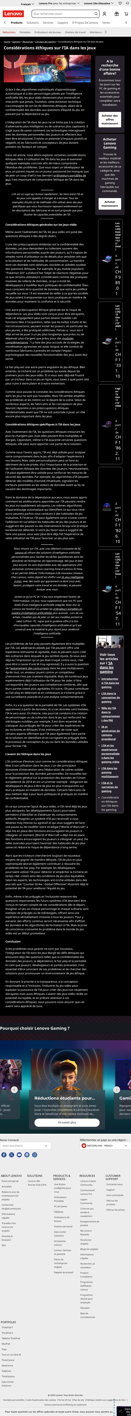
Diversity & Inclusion (7, 1238)
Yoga (4, 1349)
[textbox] (106, 1145)
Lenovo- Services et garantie (62, 1252)
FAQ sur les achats (115, 1209)
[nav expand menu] (5, 23)
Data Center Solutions (60, 1233)
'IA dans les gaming (107, 667)
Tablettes (58, 1211)
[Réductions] (17, 32)
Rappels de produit (63, 1272)
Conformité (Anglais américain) (11, 1206)
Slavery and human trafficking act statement (65, 1404)
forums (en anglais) (85, 1241)
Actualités (7, 1186)
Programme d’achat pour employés (86, 1298)
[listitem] (110, 259)
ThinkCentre (8, 1360)
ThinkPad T (7, 1327)
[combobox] (62, 14)
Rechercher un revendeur (87, 1265)
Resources (28, 41)
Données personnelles (14, 1399)
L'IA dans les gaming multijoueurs (109, 772)
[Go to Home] (13, 13)
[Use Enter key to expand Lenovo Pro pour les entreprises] (78, 3)
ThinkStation (8, 1376)
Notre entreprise (10, 1181)
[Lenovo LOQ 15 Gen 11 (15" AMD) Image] (107, 342)
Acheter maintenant (109, 204)
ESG (4, 1245)
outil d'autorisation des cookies (41, 1399)
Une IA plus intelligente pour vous (62, 1188)
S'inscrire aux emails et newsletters (87, 1212)
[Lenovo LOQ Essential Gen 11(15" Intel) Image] (107, 259)
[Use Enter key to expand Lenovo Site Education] (112, 3)
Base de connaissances (87, 1315)
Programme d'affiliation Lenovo (86, 1285)
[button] (120, 3)
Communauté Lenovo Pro (87, 1192)
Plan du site (78, 1399)
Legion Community (86, 1201)
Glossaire (85, 1307)
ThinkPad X (7, 1332)
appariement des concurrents (30, 668)
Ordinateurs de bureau (61, 1219)
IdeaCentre (7, 1365)
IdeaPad (6, 1343)
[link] (127, 4)
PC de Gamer (60, 1206)
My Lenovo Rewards (86, 1232)
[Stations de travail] (87, 32)
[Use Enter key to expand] (111, 14)
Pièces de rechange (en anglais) (60, 1263)
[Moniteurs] (103, 32)
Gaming (16, 41)
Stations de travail (63, 1226)
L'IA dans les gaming (45, 41)
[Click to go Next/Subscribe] (46, 1145)
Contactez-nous (114, 1184)
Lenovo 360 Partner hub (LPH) (37, 1182)
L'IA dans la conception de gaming (110, 697)
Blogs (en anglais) (89, 1249)
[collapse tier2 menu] (106, 32)
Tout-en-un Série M (11, 1354)
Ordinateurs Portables (60, 1199)
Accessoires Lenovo (60, 1243)
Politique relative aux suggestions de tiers (106, 1399)
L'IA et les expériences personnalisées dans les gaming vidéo (110, 753)
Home (7, 41)
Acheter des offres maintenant (109, 119)
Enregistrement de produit (89, 1223)
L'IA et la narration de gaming (109, 787)
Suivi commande (114, 1195)
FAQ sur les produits (112, 1202)
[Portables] (32, 32)
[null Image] (107, 507)
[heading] (118, 236)
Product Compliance (86, 1274)
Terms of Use (64, 1399)
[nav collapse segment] (126, 23)
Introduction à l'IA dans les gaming (110, 683)
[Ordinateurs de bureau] (62, 32)
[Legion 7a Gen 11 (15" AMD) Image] (107, 424)
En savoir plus (67, 1122)
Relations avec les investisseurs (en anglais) (10, 1195)
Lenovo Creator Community (88, 1182)
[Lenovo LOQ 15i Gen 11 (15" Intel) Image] (107, 589)
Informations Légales (8, 1215)
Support (110, 1189)
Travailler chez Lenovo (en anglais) (9, 1227)
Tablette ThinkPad (11, 1338)
